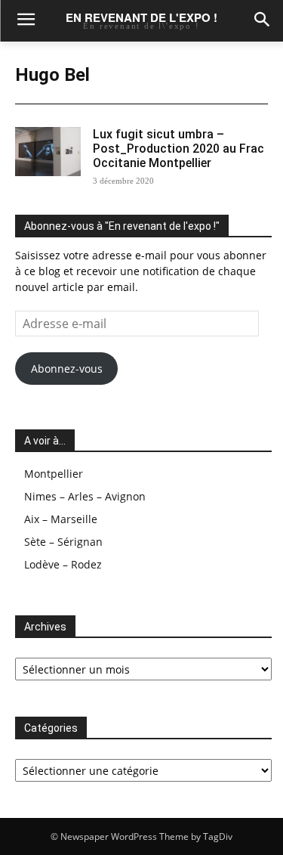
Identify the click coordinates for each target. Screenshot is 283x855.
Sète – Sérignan (63, 541)
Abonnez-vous (67, 368)
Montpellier (53, 473)
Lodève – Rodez (63, 564)
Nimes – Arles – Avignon (85, 496)
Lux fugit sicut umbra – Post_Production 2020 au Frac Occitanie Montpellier (178, 148)
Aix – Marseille (60, 519)
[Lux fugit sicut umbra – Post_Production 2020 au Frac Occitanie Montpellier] (48, 151)
